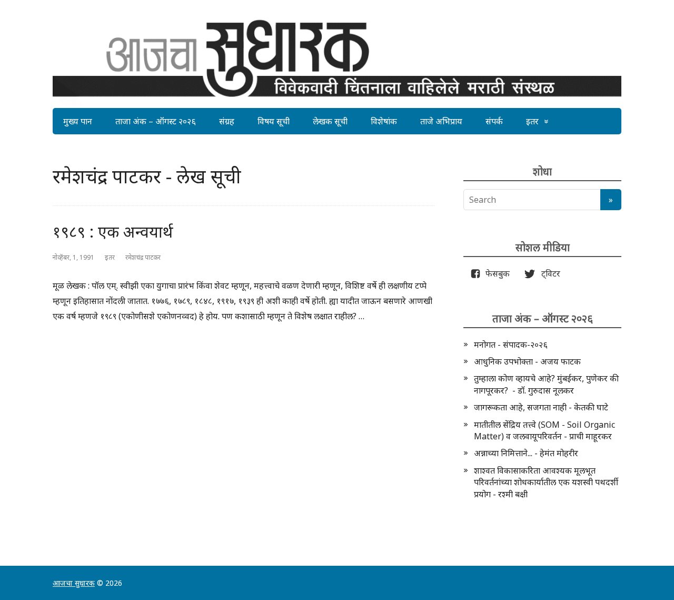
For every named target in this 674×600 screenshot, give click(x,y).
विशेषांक (384, 121)
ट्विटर (547, 273)
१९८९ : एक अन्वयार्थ (113, 231)
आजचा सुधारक (74, 583)
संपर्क (494, 121)
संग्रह (226, 121)
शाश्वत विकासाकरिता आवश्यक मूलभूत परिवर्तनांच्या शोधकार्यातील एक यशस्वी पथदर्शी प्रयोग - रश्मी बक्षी (546, 482)
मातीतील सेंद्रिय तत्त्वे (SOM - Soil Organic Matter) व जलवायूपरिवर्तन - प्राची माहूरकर (544, 430)
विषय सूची (273, 121)
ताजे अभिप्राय (441, 121)
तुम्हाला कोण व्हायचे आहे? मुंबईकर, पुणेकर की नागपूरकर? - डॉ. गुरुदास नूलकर (546, 384)
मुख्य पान (77, 121)
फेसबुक (495, 273)
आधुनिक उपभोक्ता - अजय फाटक (527, 361)
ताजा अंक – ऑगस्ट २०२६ (155, 121)
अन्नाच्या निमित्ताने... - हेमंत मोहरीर (526, 453)
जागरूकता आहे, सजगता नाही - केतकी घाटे (541, 407)
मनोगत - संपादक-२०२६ (511, 344)
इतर (532, 121)
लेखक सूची (330, 121)
